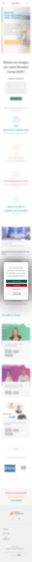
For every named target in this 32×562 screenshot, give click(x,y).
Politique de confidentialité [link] (16, 293)
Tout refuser (16, 285)
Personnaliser (16, 289)
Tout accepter (16, 281)
